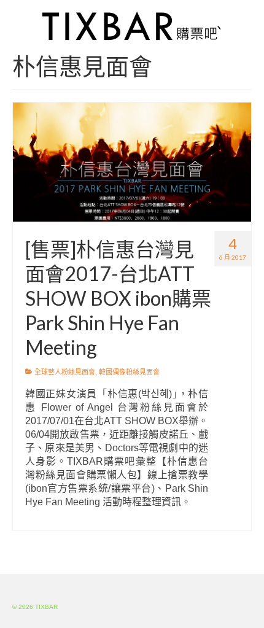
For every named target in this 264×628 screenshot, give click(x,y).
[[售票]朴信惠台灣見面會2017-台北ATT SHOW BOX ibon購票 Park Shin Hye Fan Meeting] (132, 161)
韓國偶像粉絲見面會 (129, 372)
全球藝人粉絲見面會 (64, 372)
